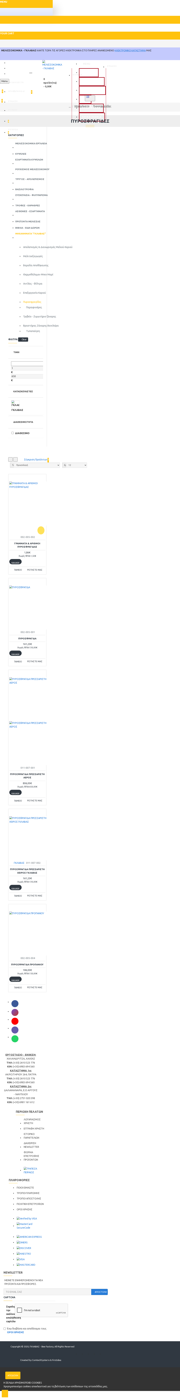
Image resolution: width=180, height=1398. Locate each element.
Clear (24, 339)
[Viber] (14, 1030)
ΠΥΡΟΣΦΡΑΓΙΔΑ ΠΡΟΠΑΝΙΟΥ (27, 964)
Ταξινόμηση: (13, 465)
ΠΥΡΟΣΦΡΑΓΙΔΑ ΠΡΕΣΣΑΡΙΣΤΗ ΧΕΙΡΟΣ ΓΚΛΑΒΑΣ (27, 871)
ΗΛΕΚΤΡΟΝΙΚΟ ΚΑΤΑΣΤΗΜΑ (130, 50)
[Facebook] (14, 1003)
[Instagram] (14, 1012)
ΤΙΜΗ (16, 352)
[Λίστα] (15, 459)
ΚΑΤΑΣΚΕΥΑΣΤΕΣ (23, 391)
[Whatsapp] (14, 1038)
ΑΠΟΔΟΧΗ (13, 1375)
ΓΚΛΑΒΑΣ (19, 862)
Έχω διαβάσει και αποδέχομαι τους (26, 1330)
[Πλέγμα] (10, 459)
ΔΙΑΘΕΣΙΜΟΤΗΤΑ (23, 422)
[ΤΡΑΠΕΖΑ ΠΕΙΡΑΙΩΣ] (35, 1170)
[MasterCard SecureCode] (31, 1226)
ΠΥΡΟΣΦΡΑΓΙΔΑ (27, 638)
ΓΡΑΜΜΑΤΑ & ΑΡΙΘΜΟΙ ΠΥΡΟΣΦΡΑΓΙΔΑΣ (27, 545)
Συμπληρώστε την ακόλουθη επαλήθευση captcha (9, 1314)
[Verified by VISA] (27, 1219)
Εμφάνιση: (65, 465)
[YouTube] (14, 1021)
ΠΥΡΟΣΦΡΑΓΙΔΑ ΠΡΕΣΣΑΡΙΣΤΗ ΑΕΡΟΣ (27, 776)
